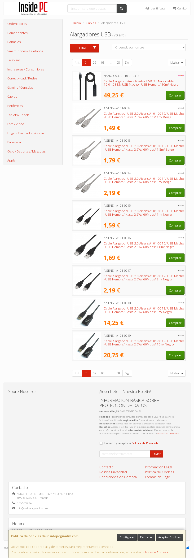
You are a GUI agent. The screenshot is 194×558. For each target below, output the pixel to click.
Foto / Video (15, 124)
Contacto (106, 467)
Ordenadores (17, 24)
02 (94, 63)
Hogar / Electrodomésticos (25, 133)
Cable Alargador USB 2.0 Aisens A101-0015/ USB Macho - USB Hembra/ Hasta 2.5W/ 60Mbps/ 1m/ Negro (144, 213)
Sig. (127, 63)
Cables (12, 96)
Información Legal (158, 467)
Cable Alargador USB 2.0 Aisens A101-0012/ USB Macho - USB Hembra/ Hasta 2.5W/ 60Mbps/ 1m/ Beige (144, 115)
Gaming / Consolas (20, 87)
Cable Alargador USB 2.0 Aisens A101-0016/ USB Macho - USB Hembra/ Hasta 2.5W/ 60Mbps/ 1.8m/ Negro (144, 245)
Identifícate (157, 8)
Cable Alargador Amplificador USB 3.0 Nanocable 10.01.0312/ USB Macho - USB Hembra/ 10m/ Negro (141, 83)
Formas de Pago (157, 477)
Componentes (17, 33)
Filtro (82, 48)
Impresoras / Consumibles (25, 69)
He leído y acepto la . (132, 443)
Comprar (175, 95)
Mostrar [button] (175, 63)
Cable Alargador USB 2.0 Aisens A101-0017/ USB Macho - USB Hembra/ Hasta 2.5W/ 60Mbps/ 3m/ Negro (144, 278)
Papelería (14, 142)
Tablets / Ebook (18, 115)
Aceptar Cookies (169, 537)
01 (86, 63)
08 (118, 63)
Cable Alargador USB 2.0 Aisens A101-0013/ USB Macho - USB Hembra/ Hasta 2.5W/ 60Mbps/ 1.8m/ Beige (144, 148)
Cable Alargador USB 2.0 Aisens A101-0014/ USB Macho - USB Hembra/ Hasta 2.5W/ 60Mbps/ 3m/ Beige (144, 180)
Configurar (127, 537)
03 (103, 63)
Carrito (181, 8)
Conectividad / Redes (22, 78)
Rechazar (146, 537)
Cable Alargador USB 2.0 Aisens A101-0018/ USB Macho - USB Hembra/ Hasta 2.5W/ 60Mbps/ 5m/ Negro (144, 310)
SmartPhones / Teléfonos (25, 51)
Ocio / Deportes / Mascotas (26, 151)
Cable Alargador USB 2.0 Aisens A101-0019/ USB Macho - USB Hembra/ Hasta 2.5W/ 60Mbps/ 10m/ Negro (144, 343)
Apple (11, 160)
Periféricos (15, 106)
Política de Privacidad (168, 433)
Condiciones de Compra (118, 477)
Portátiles (14, 42)
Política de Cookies (154, 552)
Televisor (13, 60)
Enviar (157, 454)
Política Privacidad (113, 472)
